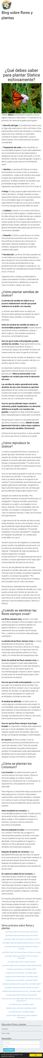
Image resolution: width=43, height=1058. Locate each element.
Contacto (5, 1029)
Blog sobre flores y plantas (17, 15)
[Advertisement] (21, 43)
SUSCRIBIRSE (8, 1050)
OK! (36, 1055)
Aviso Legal (6, 1033)
